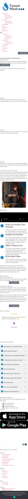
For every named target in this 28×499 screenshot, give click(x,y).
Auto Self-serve (9, 23)
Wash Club (7, 18)
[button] (14, 32)
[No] (26, 494)
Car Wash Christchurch (8, 459)
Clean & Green (8, 16)
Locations (5, 27)
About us (5, 13)
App (4, 26)
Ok (14, 497)
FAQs (4, 29)
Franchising (5, 24)
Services (5, 19)
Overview (7, 15)
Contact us (5, 30)
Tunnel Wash (8, 21)
